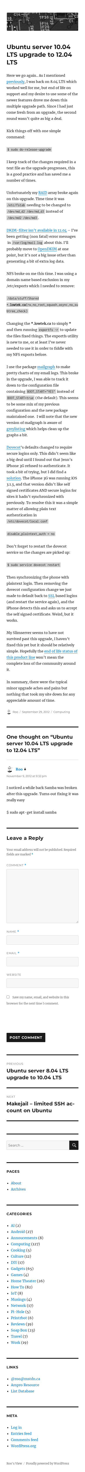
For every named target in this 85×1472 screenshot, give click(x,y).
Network (18, 1305)
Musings (18, 1299)
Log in (16, 1427)
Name (13, 931)
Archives (18, 1189)
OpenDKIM (47, 249)
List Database (22, 1391)
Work (15, 1342)
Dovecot (14, 447)
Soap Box (19, 1330)
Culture (17, 1256)
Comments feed (24, 1439)
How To (17, 1287)
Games (17, 1275)
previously (15, 81)
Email (13, 953)
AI (13, 1225)
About (16, 1183)
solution (14, 478)
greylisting (16, 429)
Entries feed (21, 1433)
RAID (42, 192)
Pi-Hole (17, 1311)
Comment (16, 865)
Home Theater (23, 1281)
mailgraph (46, 367)
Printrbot (19, 1318)
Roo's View (14, 1463)
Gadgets (18, 1268)
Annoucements (24, 1238)
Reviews (18, 1324)
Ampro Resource (25, 1385)
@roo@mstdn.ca (25, 1379)
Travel (16, 1336)
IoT (14, 1293)
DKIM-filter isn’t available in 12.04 (37, 230)
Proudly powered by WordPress (47, 1463)
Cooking (18, 1250)
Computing (61, 712)
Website (14, 974)
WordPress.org (23, 1446)
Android (18, 1231)
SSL (51, 596)
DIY (14, 1262)
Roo (15, 712)
